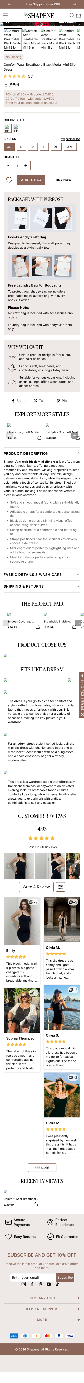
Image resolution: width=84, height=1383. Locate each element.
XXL (70, 147)
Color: (15, 120)
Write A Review (36, 887)
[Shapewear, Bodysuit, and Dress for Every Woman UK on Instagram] (24, 1284)
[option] (42, 24)
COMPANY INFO (42, 1298)
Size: (42, 139)
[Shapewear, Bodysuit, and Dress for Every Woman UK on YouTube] (49, 1284)
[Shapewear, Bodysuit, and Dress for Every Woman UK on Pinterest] (40, 1284)
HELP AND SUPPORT (42, 1309)
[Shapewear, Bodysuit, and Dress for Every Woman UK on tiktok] (57, 1284)
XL (56, 147)
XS (9, 147)
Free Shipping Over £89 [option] (42, 4)
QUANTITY (11, 157)
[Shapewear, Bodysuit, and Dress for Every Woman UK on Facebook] (32, 1284)
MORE (42, 1319)
